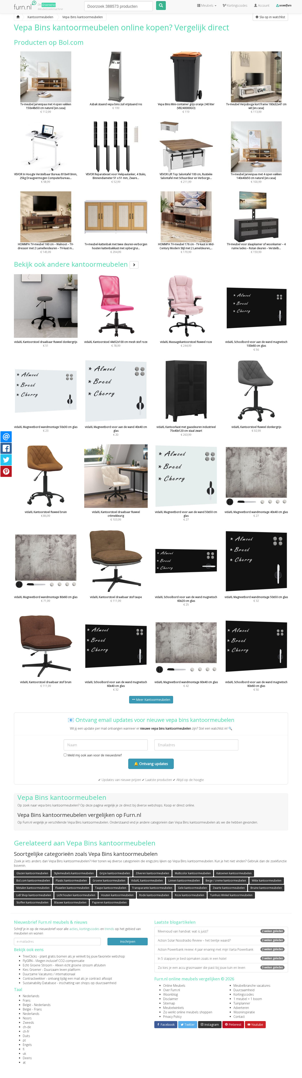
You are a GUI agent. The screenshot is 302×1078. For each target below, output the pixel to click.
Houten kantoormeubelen (117, 895)
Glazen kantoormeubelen (32, 873)
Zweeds (28, 1022)
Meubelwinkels (173, 1008)
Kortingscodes (243, 994)
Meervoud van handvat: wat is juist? (220, 931)
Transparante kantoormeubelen (152, 888)
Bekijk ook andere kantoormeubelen (72, 264)
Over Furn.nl (171, 990)
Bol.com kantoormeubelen (33, 880)
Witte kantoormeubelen (266, 880)
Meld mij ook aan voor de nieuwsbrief (94, 755)
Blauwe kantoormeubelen (70, 902)
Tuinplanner (241, 1003)
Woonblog (170, 994)
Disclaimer (170, 999)
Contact (239, 1016)
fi (23, 1049)
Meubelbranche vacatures (251, 985)
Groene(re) (48, 5)
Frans (27, 1000)
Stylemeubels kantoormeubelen (74, 873)
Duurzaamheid (243, 990)
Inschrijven (127, 941)
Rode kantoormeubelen (154, 895)
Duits (26, 1036)
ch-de (27, 1027)
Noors (27, 1018)
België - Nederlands (37, 1005)
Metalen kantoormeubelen (33, 888)
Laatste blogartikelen (174, 922)
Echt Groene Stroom (37, 965)
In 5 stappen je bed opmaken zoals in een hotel (220, 958)
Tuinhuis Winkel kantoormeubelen (231, 895)
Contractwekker (34, 978)
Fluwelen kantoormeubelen (72, 888)
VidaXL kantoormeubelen (147, 880)
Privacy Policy (172, 1016)
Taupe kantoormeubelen (110, 888)
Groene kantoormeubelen (109, 880)
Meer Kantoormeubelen (152, 699)
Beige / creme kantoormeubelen (226, 880)
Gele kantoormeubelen (192, 888)
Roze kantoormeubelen (189, 895)
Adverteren (241, 1008)
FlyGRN (27, 961)
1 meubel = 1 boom (247, 999)
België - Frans (32, 1009)
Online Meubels (174, 985)
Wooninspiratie (244, 1012)
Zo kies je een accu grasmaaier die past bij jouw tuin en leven (220, 967)
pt (24, 1040)
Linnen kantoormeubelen (184, 880)
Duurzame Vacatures (38, 974)
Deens (27, 1058)
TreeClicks (30, 956)
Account (263, 5)
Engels (27, 1045)
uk (24, 1053)
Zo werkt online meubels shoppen (187, 1012)
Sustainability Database (39, 983)
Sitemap (169, 1003)
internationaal (65, 974)
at (24, 1062)
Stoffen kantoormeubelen (32, 902)
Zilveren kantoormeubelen (152, 873)
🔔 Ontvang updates (151, 763)
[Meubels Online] (18, 17)
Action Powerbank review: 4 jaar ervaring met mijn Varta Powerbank (220, 949)
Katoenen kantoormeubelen (234, 873)
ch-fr (26, 1031)
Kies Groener (32, 969)
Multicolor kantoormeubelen (193, 873)
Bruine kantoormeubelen (266, 888)
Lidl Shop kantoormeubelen (33, 895)
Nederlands (31, 996)
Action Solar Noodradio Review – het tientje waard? (220, 940)
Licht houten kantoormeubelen (76, 895)
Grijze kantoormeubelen (114, 873)
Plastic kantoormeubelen (71, 880)
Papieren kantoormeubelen (109, 902)
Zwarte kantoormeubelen (229, 888)
